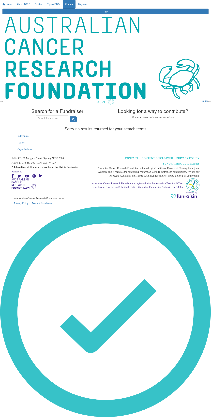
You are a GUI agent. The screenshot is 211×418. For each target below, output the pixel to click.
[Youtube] (27, 176)
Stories (97, 3)
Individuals (23, 136)
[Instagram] (34, 176)
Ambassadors (112, 3)
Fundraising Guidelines (181, 163)
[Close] (209, 101)
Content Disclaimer (157, 158)
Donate (149, 4)
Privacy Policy (187, 158)
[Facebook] (13, 176)
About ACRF (82, 3)
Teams (21, 142)
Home (69, 3)
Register (162, 4)
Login (137, 3)
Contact (131, 158)
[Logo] (14, 6)
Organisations (24, 149)
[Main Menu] (1, 101)
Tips (126, 3)
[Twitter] (19, 176)
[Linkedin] (40, 176)
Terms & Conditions (42, 203)
